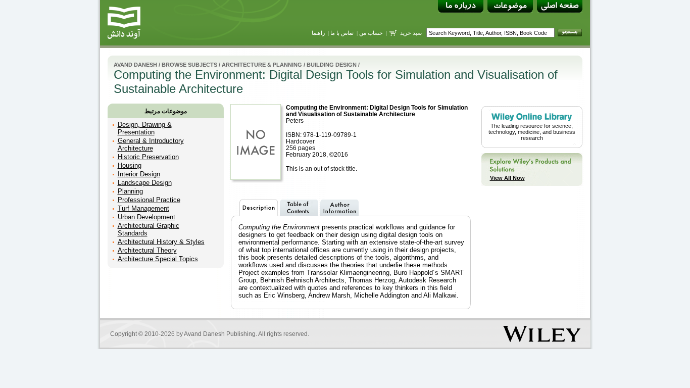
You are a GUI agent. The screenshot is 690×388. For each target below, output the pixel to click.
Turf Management (143, 208)
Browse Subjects (189, 65)
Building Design (332, 65)
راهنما (318, 33)
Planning (130, 191)
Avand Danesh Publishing (220, 333)
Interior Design (139, 174)
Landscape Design (145, 182)
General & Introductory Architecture (151, 144)
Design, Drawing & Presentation (145, 128)
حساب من (371, 33)
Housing (129, 165)
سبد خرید (411, 33)
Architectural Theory (147, 250)
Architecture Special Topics (158, 259)
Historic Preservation (148, 157)
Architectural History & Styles (161, 242)
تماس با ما (342, 33)
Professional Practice (149, 200)
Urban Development (146, 217)
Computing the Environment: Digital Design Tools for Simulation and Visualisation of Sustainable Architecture (377, 110)
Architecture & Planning (262, 65)
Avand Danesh (135, 65)
